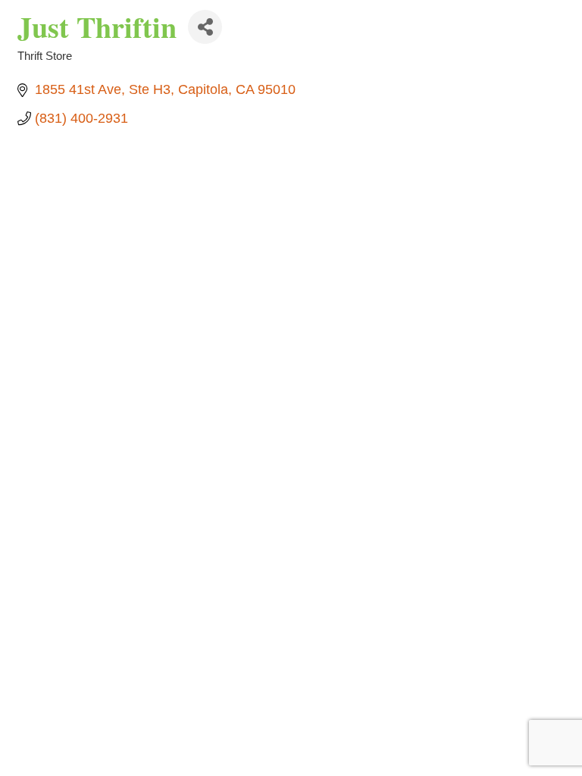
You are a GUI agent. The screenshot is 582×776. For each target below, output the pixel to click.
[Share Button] (205, 27)
